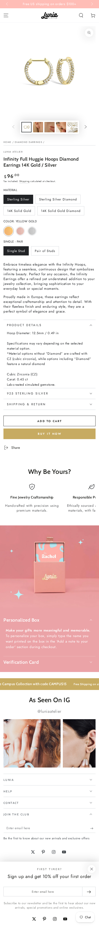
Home (7, 142)
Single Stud (16, 252)
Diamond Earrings (28, 142)
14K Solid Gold (19, 212)
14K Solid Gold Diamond (61, 212)
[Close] (92, 869)
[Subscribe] (93, 828)
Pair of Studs (45, 252)
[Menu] (6, 15)
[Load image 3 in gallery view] (49, 127)
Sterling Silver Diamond (58, 200)
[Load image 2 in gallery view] (38, 127)
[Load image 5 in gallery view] (72, 127)
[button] (81, 15)
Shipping (24, 181)
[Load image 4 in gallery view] (61, 127)
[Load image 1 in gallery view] (26, 127)
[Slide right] (92, 4)
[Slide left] (7, 4)
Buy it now (49, 434)
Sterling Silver (18, 200)
